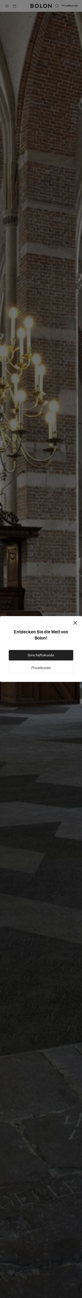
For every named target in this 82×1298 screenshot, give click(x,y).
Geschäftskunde (41, 655)
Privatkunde (41, 668)
